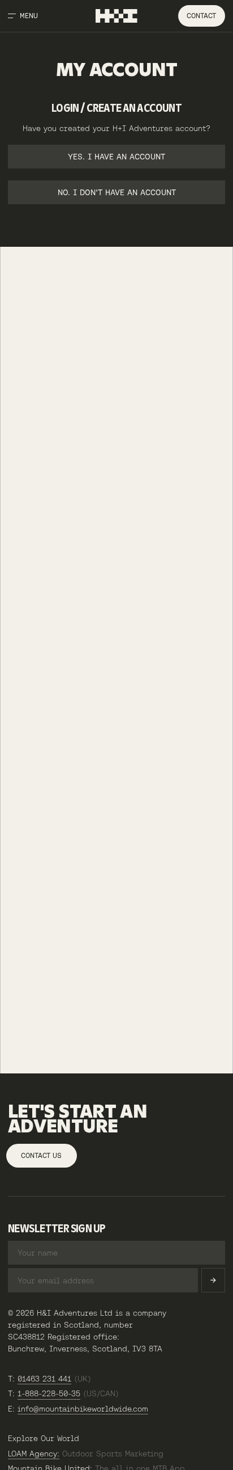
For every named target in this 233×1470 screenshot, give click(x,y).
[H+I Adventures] (116, 16)
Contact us (41, 1156)
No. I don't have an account (117, 192)
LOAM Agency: (33, 1453)
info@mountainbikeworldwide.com (83, 1408)
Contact (201, 16)
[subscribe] (213, 1280)
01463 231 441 (44, 1378)
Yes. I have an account (116, 156)
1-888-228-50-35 (49, 1393)
